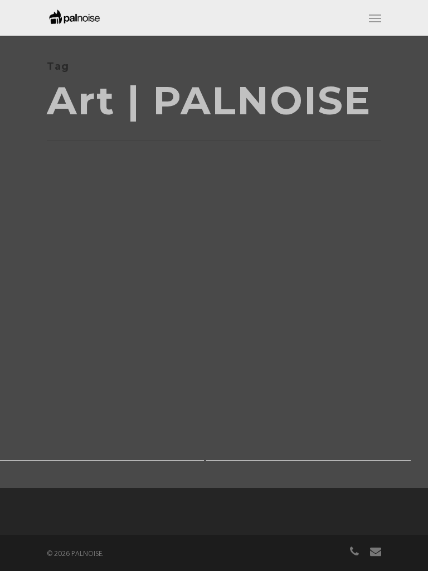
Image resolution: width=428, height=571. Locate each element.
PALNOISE (35, 312)
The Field (42, 296)
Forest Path (257, 340)
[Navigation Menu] (375, 17)
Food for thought (84, 312)
